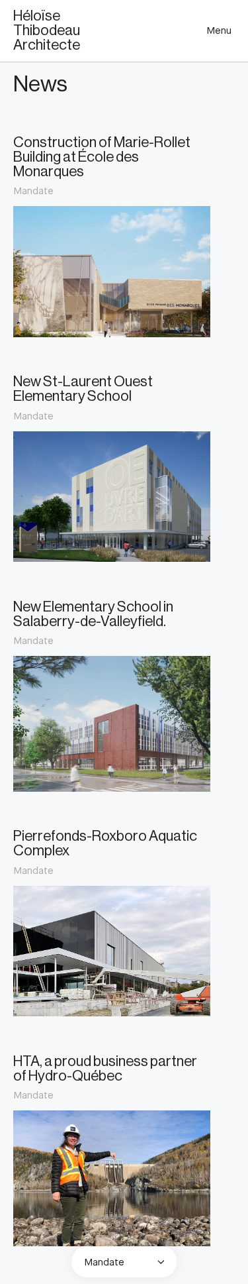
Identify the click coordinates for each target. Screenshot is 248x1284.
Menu (218, 30)
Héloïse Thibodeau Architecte (46, 30)
